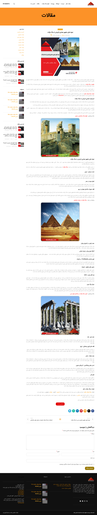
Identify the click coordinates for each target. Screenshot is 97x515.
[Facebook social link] (92, 410)
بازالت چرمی (21, 40)
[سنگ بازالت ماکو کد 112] (44, 500)
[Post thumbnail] (21, 66)
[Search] (14, 3)
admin (63, 35)
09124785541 (21, 493)
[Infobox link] (6, 4)
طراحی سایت (12, 512)
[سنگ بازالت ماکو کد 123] (21, 94)
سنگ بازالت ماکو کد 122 (13, 100)
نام (93, 451)
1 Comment (7, 67)
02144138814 (21, 491)
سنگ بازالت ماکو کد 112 (36, 499)
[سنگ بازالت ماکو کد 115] (44, 493)
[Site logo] (90, 4)
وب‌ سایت (92, 458)
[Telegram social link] (69, 410)
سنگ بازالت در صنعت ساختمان (80, 200)
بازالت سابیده (21, 42)
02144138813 (21, 494)
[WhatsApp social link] (73, 410)
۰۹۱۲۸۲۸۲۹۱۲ (61, 95)
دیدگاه (92, 434)
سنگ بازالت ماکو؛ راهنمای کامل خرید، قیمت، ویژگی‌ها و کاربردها (10, 64)
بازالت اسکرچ (21, 35)
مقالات (22, 55)
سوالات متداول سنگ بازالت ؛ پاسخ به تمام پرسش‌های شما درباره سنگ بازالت (62, 485)
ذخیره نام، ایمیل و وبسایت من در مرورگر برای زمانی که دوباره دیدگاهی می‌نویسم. (76, 464)
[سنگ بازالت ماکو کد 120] (21, 116)
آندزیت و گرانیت (20, 32)
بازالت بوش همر (20, 37)
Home (51, 20)
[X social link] (88, 410)
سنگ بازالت (46, 20)
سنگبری (78, 395)
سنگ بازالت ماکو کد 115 (36, 491)
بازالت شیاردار (21, 45)
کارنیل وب (5, 512)
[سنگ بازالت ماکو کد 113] (44, 486)
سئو (8, 512)
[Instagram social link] (85, 501)
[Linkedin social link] (77, 410)
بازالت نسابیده (21, 50)
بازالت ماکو (21, 47)
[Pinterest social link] (81, 410)
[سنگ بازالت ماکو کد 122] (21, 101)
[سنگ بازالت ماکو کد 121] (21, 109)
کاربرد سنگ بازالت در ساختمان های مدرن (78, 294)
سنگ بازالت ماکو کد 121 (13, 107)
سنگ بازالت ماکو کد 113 (36, 484)
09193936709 (21, 503)
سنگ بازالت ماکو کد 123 (13, 92)
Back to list (60, 419)
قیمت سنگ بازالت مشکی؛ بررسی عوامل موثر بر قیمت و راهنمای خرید (10, 73)
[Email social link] (85, 410)
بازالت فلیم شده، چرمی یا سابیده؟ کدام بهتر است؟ (10, 80)
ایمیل (57, 451)
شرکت (17, 512)
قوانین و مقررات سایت (66, 488)
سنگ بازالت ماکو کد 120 (13, 114)
